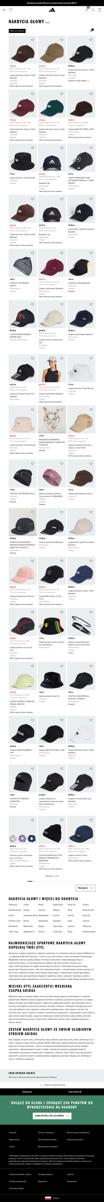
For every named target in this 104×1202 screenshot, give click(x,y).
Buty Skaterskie (73, 910)
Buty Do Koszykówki (88, 916)
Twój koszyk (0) (75, 1092)
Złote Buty (43, 921)
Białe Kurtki (88, 910)
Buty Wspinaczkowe (75, 932)
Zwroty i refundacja (46, 1133)
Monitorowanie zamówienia (78, 1133)
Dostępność (72, 1181)
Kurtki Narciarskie (58, 916)
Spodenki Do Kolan (29, 932)
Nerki (11, 916)
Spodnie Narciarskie (58, 921)
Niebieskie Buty (43, 916)
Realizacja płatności (75, 1140)
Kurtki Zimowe (71, 916)
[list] (48, 31)
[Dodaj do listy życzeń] (32, 40)
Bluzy (26, 921)
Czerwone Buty (57, 926)
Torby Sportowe (27, 905)
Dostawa (12, 1133)
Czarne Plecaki (71, 926)
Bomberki (13, 926)
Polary (86, 905)
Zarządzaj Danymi (45, 1174)
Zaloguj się (27, 1092)
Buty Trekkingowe (74, 921)
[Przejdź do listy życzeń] (11, 10)
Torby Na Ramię (57, 932)
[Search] (93, 10)
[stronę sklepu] (52, 11)
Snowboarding (30, 916)
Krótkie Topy (14, 921)
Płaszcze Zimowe (13, 905)
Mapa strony (14, 1140)
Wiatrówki (28, 926)
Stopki (41, 926)
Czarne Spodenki (87, 921)
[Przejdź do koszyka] (99, 10)
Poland (56, 1198)
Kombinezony (15, 910)
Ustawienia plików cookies (20, 1174)
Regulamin (42, 1181)
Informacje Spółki (16, 1188)
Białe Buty (58, 905)
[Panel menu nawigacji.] (4, 10)
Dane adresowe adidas (47, 1140)
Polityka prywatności (18, 1181)
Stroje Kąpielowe (28, 910)
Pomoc (12, 1147)
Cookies (70, 1174)
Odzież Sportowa (57, 910)
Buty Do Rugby (71, 905)
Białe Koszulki (42, 905)
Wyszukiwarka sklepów (47, 1147)
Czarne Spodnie (42, 910)
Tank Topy (13, 932)
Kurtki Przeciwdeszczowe (47, 932)
